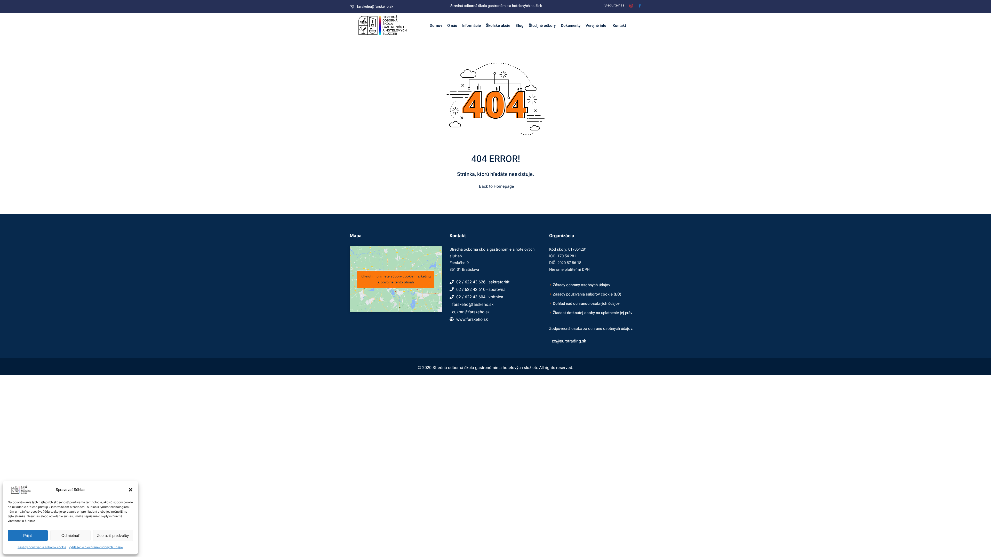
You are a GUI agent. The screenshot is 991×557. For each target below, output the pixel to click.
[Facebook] (639, 5)
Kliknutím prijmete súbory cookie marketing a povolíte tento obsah (396, 279)
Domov (436, 25)
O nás (452, 25)
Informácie (471, 25)
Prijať (27, 535)
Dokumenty (570, 25)
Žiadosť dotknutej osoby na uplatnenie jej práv (592, 313)
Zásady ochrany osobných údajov (581, 285)
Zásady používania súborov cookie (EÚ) (587, 294)
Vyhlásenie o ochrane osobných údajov (96, 547)
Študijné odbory (542, 25)
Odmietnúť (70, 535)
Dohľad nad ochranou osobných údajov (586, 303)
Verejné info (596, 25)
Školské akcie (498, 25)
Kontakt (619, 25)
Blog (519, 25)
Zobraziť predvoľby (113, 535)
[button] (130, 489)
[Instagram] (631, 5)
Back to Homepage (496, 186)
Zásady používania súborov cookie (42, 547)
